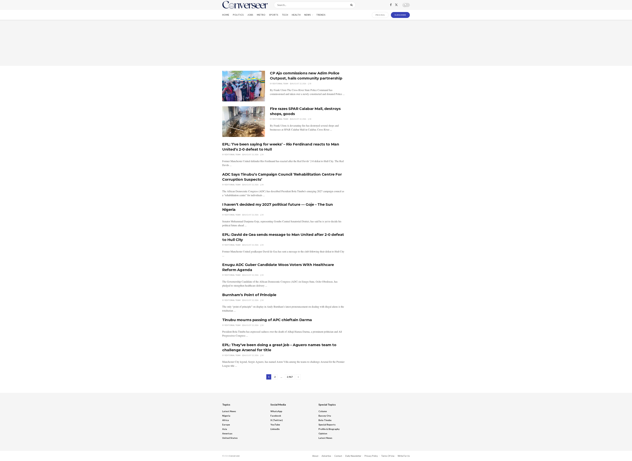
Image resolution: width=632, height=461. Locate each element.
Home (225, 14)
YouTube (275, 424)
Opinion (322, 433)
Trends (321, 14)
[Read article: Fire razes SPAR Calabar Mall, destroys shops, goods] (243, 121)
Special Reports (327, 424)
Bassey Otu (324, 415)
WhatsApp (276, 411)
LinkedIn (275, 429)
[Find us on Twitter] (396, 5)
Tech (285, 14)
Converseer (234, 456)
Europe (226, 424)
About (315, 456)
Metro (261, 14)
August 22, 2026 (298, 83)
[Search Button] (352, 5)
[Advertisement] (316, 43)
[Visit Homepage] (245, 5)
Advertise (326, 456)
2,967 (290, 377)
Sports (273, 14)
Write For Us (404, 456)
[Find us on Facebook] (391, 5)
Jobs (250, 14)
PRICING (380, 15)
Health (296, 14)
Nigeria (226, 415)
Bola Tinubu (324, 420)
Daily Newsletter (353, 456)
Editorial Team (280, 83)
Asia (224, 429)
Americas (227, 433)
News (307, 14)
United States (230, 437)
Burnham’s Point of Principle (249, 295)
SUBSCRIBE (400, 15)
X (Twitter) (276, 420)
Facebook (275, 415)
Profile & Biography (329, 429)
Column (322, 411)
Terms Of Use (387, 456)
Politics (238, 14)
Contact (338, 456)
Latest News (229, 411)
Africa (225, 420)
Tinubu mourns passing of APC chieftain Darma (267, 320)
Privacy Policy (371, 456)
